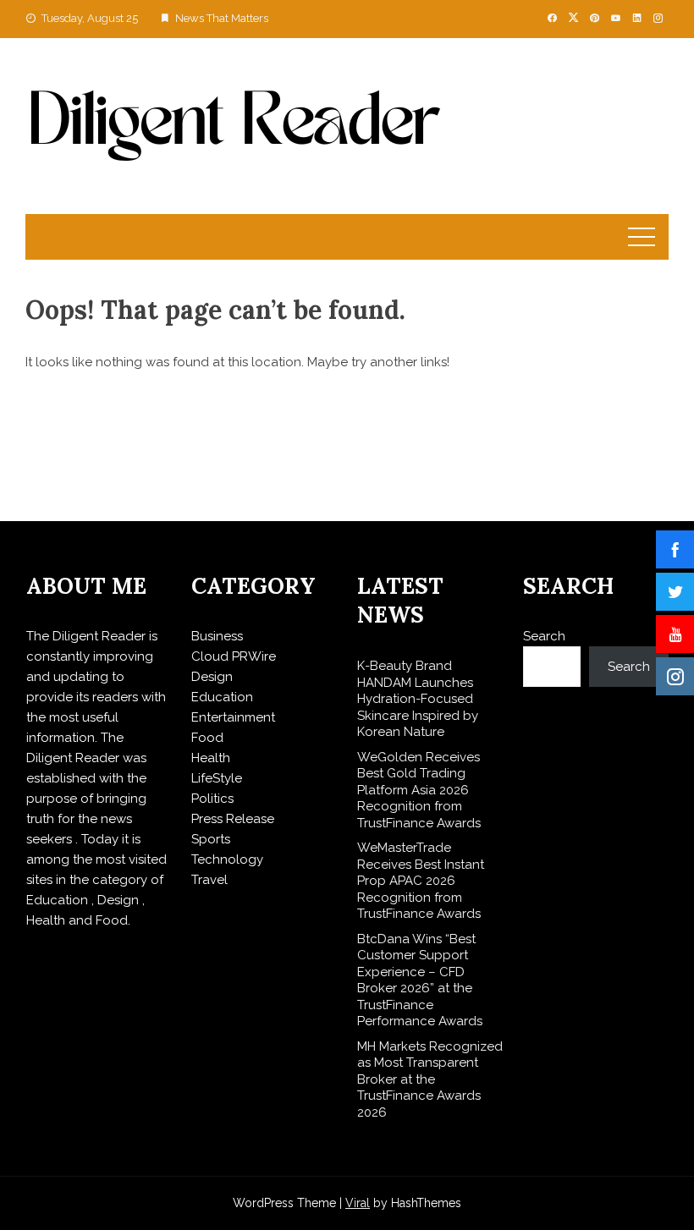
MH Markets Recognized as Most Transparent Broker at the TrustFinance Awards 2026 (430, 1079)
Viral (357, 1203)
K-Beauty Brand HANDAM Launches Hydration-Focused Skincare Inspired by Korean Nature (417, 698)
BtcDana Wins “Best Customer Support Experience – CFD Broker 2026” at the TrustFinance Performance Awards (419, 980)
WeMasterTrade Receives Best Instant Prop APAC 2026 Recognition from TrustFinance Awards (420, 880)
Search (544, 636)
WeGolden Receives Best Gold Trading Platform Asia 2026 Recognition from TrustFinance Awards (419, 790)
